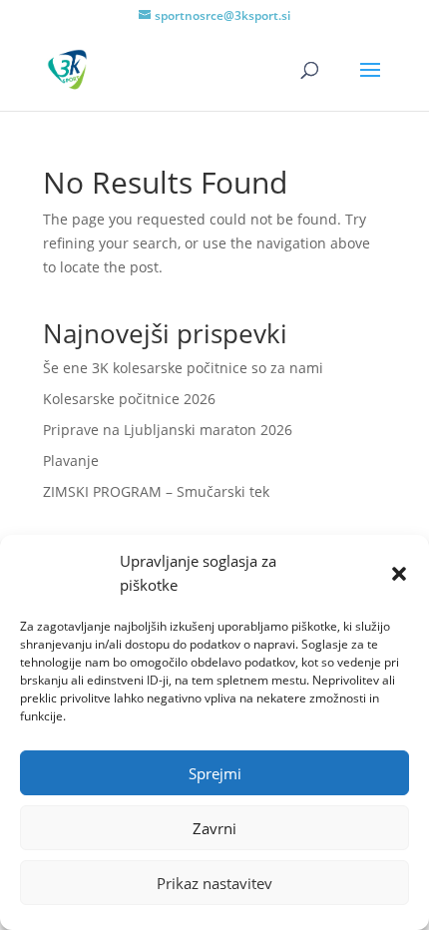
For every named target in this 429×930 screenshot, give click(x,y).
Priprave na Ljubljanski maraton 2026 (167, 429)
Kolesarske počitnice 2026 (129, 398)
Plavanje (71, 460)
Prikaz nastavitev (214, 883)
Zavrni (214, 828)
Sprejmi (215, 773)
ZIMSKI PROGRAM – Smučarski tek (156, 491)
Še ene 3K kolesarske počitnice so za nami (183, 367)
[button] (399, 574)
